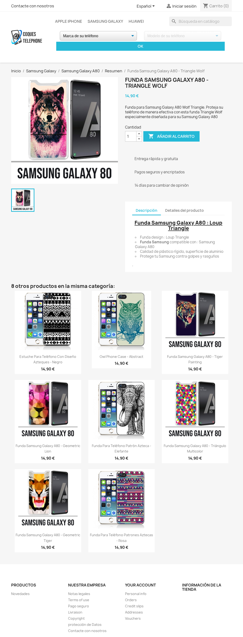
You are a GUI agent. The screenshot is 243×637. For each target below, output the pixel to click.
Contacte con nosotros (32, 6)
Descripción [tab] (146, 210)
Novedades (20, 593)
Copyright (76, 618)
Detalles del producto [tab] (184, 210)
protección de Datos (85, 624)
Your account (140, 585)
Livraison (75, 612)
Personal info (135, 593)
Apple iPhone (68, 21)
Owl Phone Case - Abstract (121, 356)
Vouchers (133, 618)
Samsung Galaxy (105, 21)
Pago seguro (78, 606)
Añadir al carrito (171, 136)
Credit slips (134, 606)
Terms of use (78, 600)
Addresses (134, 612)
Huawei (136, 21)
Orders (131, 600)
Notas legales (79, 593)
